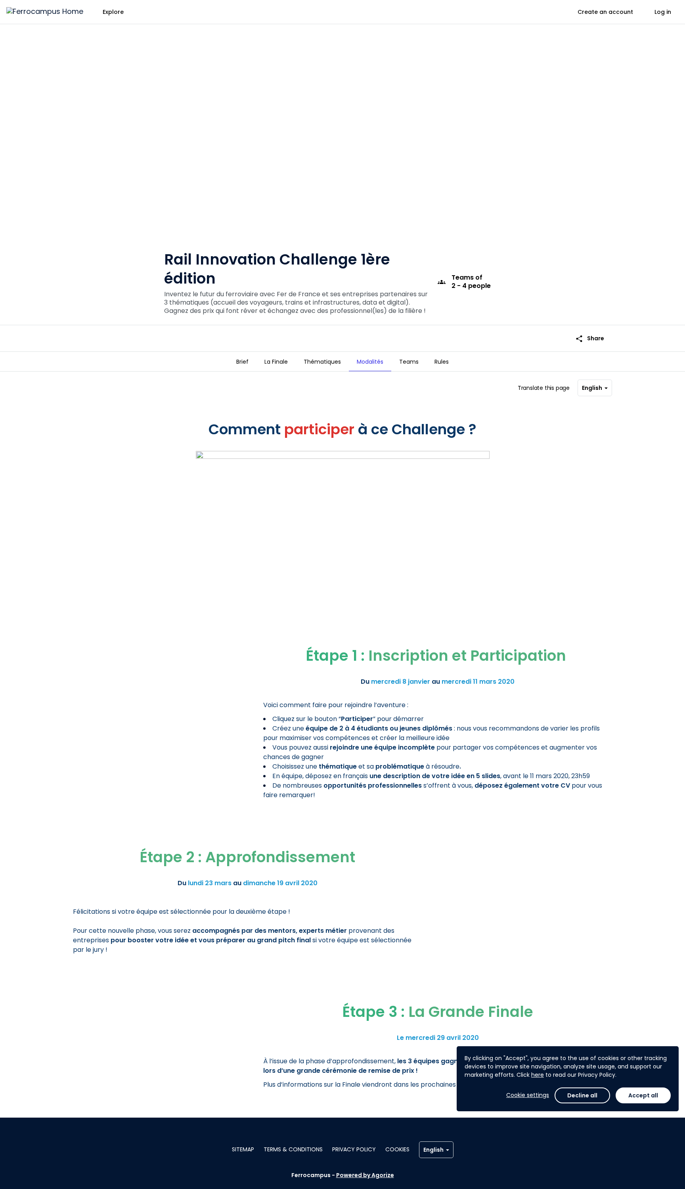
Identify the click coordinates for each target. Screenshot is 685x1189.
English (592, 388)
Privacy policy (354, 1149)
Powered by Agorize (365, 1175)
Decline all (582, 1095)
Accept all (643, 1095)
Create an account (605, 12)
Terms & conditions (293, 1149)
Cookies (397, 1149)
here (537, 1075)
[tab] (242, 362)
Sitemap (243, 1149)
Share (589, 338)
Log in (662, 12)
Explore (113, 12)
